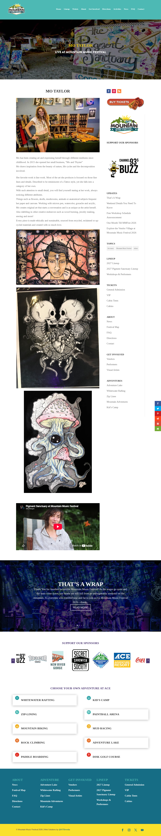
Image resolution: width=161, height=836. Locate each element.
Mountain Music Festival (123, 248)
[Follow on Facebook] (109, 91)
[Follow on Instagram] (114, 91)
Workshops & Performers (119, 274)
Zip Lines (111, 396)
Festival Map (113, 327)
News (126, 9)
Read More (80, 607)
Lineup (67, 9)
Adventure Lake (114, 385)
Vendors (111, 359)
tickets (136, 248)
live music (111, 248)
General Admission (116, 289)
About (83, 9)
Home (58, 9)
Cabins (110, 306)
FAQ (133, 9)
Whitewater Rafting (116, 390)
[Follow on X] (135, 830)
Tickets (75, 9)
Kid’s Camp (112, 407)
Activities (117, 9)
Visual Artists (113, 370)
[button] (13, 660)
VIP (109, 295)
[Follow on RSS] (119, 91)
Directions (106, 9)
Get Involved (94, 9)
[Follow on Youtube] (142, 830)
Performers (112, 364)
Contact (141, 9)
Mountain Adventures (117, 401)
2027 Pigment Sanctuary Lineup (122, 268)
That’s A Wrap (113, 197)
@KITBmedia (64, 829)
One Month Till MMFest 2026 (121, 222)
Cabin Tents (112, 300)
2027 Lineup (113, 263)
